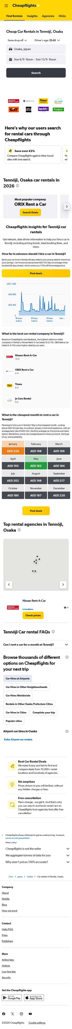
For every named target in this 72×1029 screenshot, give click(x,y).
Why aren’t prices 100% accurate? (27, 862)
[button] (6, 6)
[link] (30, 212)
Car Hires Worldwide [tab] (18, 695)
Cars (11, 876)
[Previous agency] (9, 585)
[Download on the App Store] (34, 997)
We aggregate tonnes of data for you (28, 855)
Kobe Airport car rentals (18, 739)
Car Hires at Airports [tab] (18, 678)
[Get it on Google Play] (12, 997)
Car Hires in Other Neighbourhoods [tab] (26, 687)
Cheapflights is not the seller (23, 848)
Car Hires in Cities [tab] (16, 712)
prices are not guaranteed (17, 838)
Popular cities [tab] (14, 720)
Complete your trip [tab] (44, 712)
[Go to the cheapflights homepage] (26, 6)
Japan (20, 876)
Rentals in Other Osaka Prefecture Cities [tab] (29, 703)
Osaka (30, 876)
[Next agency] (63, 585)
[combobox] (17, 40)
